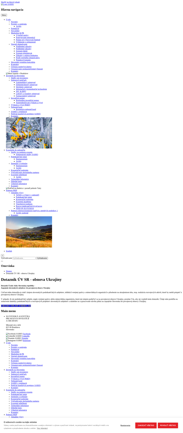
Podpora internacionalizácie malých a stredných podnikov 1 (34, 211)
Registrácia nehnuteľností (26, 109)
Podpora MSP (11, 190)
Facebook (26, 334)
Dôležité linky (16, 181)
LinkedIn (26, 336)
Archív (18, 26)
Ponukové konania (23, 60)
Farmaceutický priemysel (26, 96)
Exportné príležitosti (19, 175)
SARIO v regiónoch (19, 112)
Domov (9, 271)
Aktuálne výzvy (17, 193)
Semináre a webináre (19, 163)
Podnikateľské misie (19, 157)
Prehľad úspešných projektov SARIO (26, 114)
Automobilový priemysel (25, 82)
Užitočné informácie (19, 184)
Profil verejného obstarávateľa (28, 58)
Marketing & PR (17, 33)
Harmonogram (21, 159)
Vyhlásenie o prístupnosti (26, 42)
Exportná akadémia (23, 202)
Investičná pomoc (18, 98)
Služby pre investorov (19, 78)
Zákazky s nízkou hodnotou (27, 55)
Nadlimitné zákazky (24, 46)
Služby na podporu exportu (21, 152)
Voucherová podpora (24, 204)
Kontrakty (15, 64)
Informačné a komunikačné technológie (31, 89)
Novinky (14, 22)
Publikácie (15, 28)
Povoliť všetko (168, 425)
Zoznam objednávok (24, 53)
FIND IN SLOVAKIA (25, 208)
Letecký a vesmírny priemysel (27, 94)
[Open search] (2, 261)
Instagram (26, 340)
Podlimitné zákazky (23, 49)
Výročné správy (22, 35)
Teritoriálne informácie (20, 179)
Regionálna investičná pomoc (27, 100)
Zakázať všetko (146, 425)
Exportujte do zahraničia (15, 150)
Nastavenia (125, 425)
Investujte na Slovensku (15, 76)
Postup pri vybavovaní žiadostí (28, 40)
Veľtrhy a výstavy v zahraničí (27, 195)
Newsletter (15, 31)
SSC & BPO (21, 91)
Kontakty (14, 71)
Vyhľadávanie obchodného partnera (25, 172)
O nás (8, 19)
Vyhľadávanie (6, 258)
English (9, 251)
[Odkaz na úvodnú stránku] (7, 4)
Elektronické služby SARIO (27, 154)
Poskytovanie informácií (25, 37)
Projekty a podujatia (19, 24)
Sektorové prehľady (19, 80)
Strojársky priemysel (24, 87)
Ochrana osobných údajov (21, 67)
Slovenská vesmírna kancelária (23, 62)
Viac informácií (42, 428)
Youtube (25, 338)
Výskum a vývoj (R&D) (20, 105)
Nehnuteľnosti (16, 107)
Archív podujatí (22, 213)
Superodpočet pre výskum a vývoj (29, 103)
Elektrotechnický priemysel (26, 85)
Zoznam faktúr (22, 51)
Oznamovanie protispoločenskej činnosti (27, 69)
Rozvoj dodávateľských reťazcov (29, 206)
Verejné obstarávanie (19, 44)
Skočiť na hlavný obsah (10, 2)
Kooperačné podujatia (19, 170)
